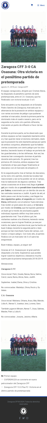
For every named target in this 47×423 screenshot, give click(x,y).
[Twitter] (23, 418)
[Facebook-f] (20, 418)
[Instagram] (27, 418)
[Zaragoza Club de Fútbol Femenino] (5, 5)
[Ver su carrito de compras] (32, 5)
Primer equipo (10, 376)
